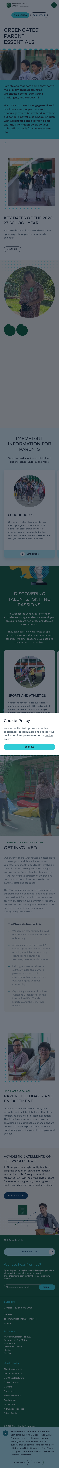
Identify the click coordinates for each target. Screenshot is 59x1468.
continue (29, 747)
